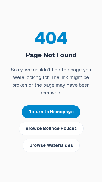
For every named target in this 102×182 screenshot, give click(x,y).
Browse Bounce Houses (51, 128)
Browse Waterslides (51, 145)
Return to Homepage (51, 112)
